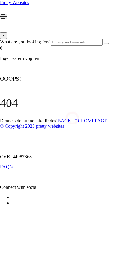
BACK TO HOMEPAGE (82, 120)
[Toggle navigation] (3, 16)
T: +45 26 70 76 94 (18, 136)
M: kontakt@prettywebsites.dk (29, 146)
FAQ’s (6, 166)
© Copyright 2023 (18, 126)
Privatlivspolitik (15, 177)
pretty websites (50, 126)
